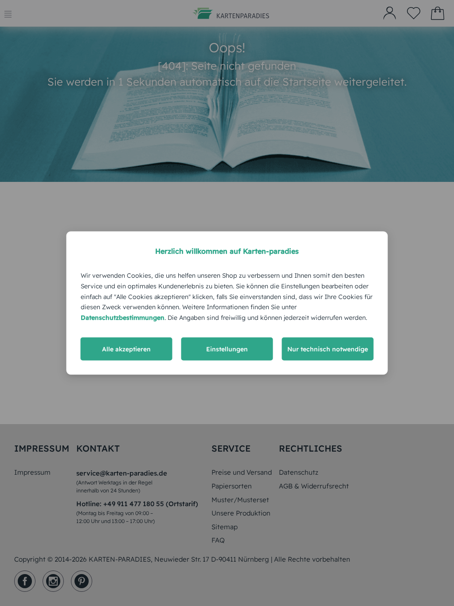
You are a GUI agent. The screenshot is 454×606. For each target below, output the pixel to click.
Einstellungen (227, 349)
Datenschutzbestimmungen (122, 318)
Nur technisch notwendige (327, 349)
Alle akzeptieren (126, 349)
